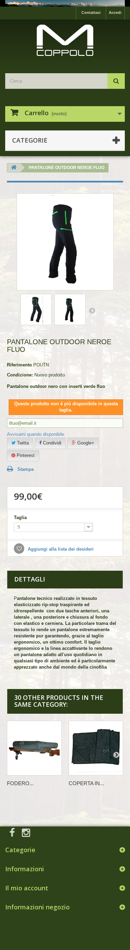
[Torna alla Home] (13, 167)
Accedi (115, 12)
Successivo (91, 310)
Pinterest (25, 455)
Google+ (85, 443)
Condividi (51, 443)
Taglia (21, 517)
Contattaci (91, 12)
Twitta (22, 443)
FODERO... (20, 783)
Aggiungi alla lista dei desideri (60, 549)
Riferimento (19, 364)
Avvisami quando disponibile (35, 434)
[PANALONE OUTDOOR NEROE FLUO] (36, 309)
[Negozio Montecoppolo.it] (65, 40)
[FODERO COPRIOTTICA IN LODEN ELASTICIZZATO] (34, 748)
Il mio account (26, 888)
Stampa (25, 469)
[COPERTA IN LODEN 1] (96, 748)
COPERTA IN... (86, 783)
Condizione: (20, 375)
